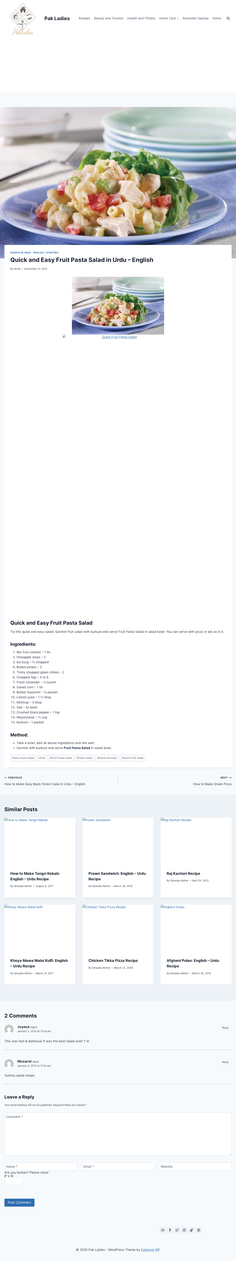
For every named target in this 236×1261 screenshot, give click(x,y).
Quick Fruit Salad (132, 757)
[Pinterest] (199, 1230)
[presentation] (39, 841)
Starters (52, 252)
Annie (17, 268)
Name (12, 1166)
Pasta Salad (84, 757)
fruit (42, 757)
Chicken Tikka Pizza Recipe (113, 960)
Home (216, 18)
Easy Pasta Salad (23, 757)
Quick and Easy (107, 757)
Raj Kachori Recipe (183, 873)
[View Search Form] (228, 18)
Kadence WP (150, 1250)
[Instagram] (184, 1230)
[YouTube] (162, 1230)
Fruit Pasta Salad (61, 757)
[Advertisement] (118, 64)
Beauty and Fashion (109, 18)
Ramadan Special (196, 18)
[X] (177, 1230)
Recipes (84, 18)
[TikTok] (191, 1230)
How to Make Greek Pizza (212, 781)
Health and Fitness (141, 18)
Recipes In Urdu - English (27, 252)
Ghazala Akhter (23, 886)
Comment (14, 1117)
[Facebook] (170, 1230)
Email (88, 1166)
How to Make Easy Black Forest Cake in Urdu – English (44, 781)
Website (167, 1166)
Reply (225, 1027)
